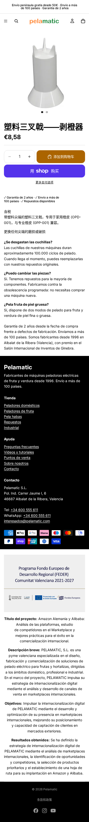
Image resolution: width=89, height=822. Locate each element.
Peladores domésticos (22, 405)
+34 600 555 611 (24, 510)
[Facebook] (36, 811)
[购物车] (83, 21)
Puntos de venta (17, 458)
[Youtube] (53, 811)
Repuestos (12, 422)
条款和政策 (44, 800)
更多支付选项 (44, 182)
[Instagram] (44, 811)
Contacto (11, 469)
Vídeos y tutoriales (19, 452)
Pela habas (13, 416)
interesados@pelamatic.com (27, 521)
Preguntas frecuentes (21, 447)
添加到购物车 (63, 156)
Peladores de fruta (19, 411)
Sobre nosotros (16, 463)
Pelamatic (50, 789)
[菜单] (5, 21)
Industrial (11, 427)
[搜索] (16, 21)
